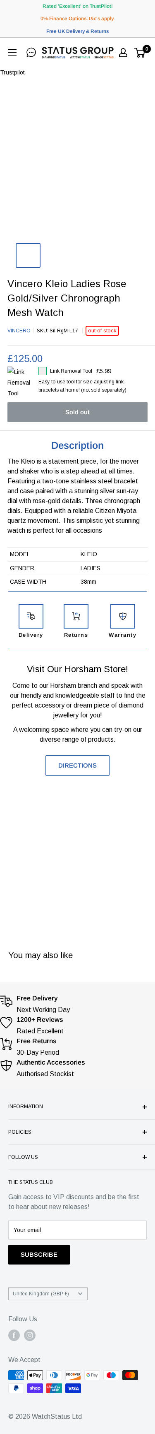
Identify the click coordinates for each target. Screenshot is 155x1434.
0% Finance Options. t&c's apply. (77, 18)
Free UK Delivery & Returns (77, 31)
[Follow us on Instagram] (30, 1335)
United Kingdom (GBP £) (41, 1294)
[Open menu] (14, 52)
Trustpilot (12, 72)
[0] (140, 53)
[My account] (123, 52)
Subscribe (39, 1254)
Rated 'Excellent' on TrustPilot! (78, 6)
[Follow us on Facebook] (14, 1335)
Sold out (77, 411)
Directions (77, 765)
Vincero (19, 331)
